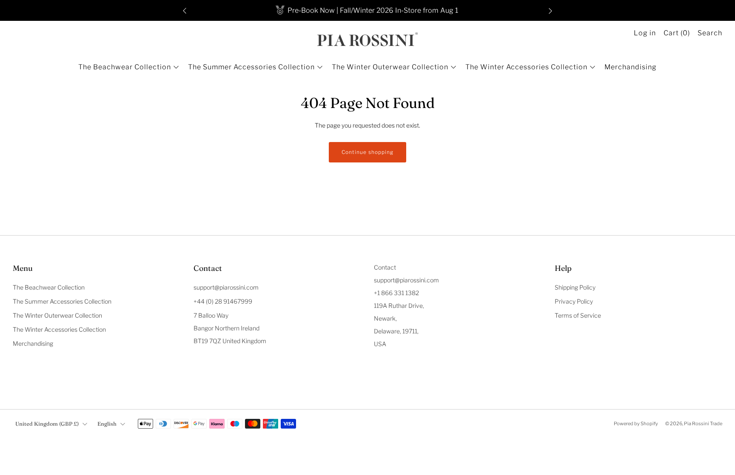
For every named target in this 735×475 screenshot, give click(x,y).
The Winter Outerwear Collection (390, 67)
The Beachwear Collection (124, 67)
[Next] (550, 10)
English (107, 424)
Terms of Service (578, 315)
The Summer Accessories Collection (251, 67)
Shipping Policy (575, 287)
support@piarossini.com (226, 287)
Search (710, 33)
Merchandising (630, 67)
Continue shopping (367, 152)
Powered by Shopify (636, 424)
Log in (645, 33)
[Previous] (184, 10)
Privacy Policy (574, 301)
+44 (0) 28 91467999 (223, 301)
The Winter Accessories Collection (526, 67)
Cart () (677, 33)
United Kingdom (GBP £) (47, 424)
